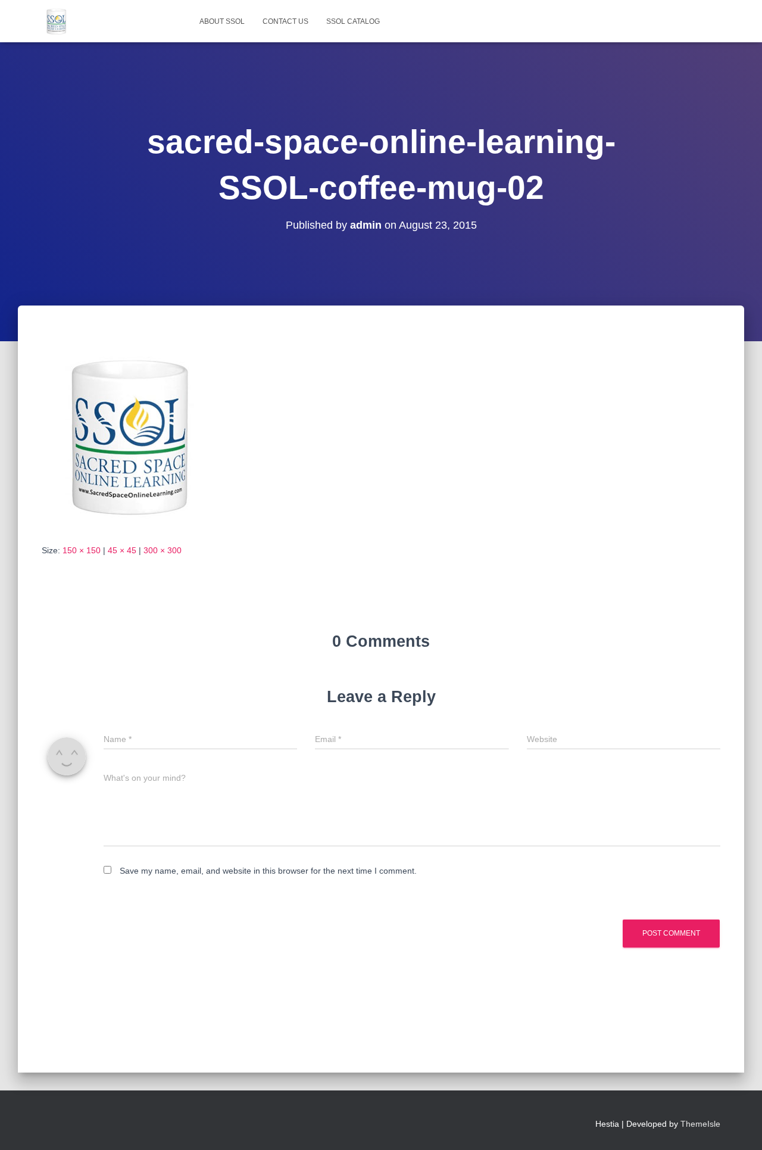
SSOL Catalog (353, 21)
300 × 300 (162, 550)
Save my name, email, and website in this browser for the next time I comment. (268, 870)
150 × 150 (82, 550)
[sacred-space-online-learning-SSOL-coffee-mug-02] (131, 436)
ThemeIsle (700, 1124)
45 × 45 (122, 550)
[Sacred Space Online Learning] (56, 21)
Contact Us (285, 21)
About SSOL (222, 21)
